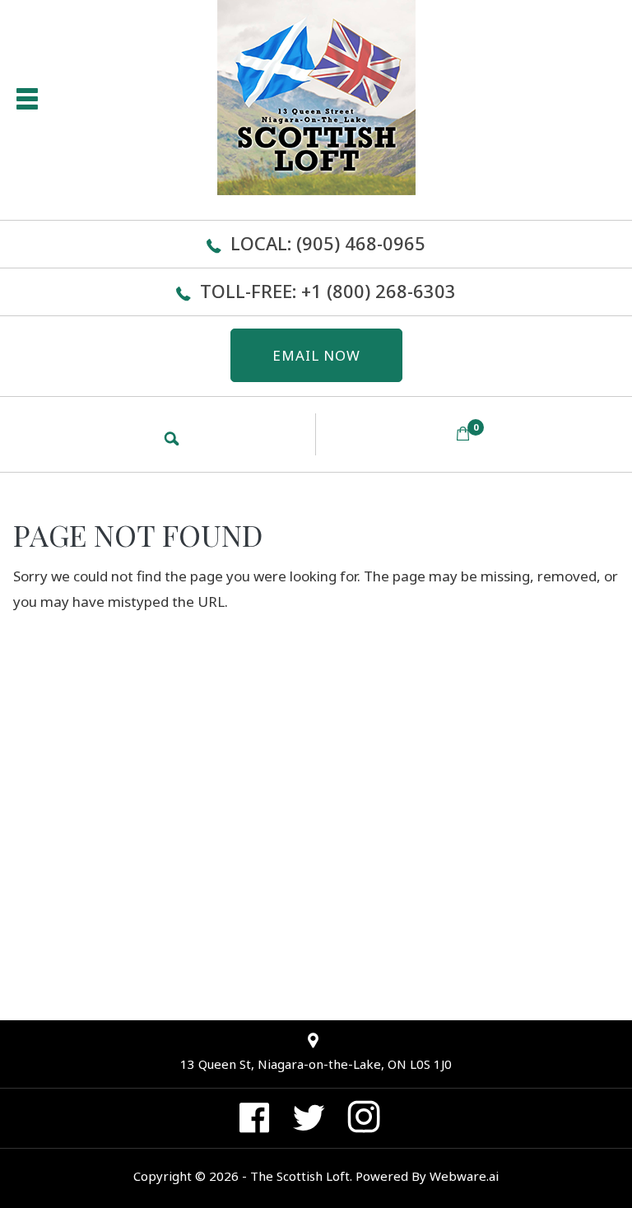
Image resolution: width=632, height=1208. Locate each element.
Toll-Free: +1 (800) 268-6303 (328, 290)
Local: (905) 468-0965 (327, 243)
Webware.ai (464, 1176)
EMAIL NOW (316, 355)
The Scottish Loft (300, 1176)
